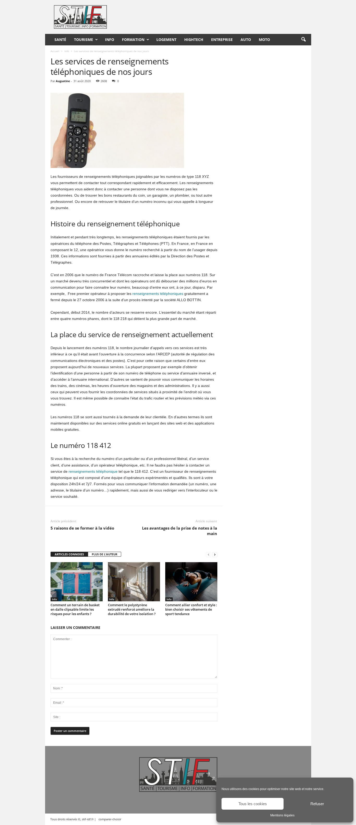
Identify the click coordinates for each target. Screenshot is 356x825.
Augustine (63, 81)
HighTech (193, 39)
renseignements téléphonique (93, 471)
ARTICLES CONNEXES (69, 554)
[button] (303, 39)
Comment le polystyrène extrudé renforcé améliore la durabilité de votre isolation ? (132, 609)
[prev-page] (208, 554)
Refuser (317, 804)
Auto (246, 39)
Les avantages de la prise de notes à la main (179, 530)
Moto (264, 39)
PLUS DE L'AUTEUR (104, 554)
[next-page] (214, 554)
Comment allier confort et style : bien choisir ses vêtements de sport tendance (191, 609)
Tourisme (83, 39)
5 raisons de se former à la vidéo (82, 528)
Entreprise (222, 39)
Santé (60, 39)
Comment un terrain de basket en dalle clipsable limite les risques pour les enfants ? (75, 609)
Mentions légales (282, 815)
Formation (133, 39)
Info (109, 39)
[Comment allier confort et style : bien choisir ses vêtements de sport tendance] (191, 581)
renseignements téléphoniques (157, 294)
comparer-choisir (110, 819)
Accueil (55, 51)
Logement (166, 39)
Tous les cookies (252, 804)
